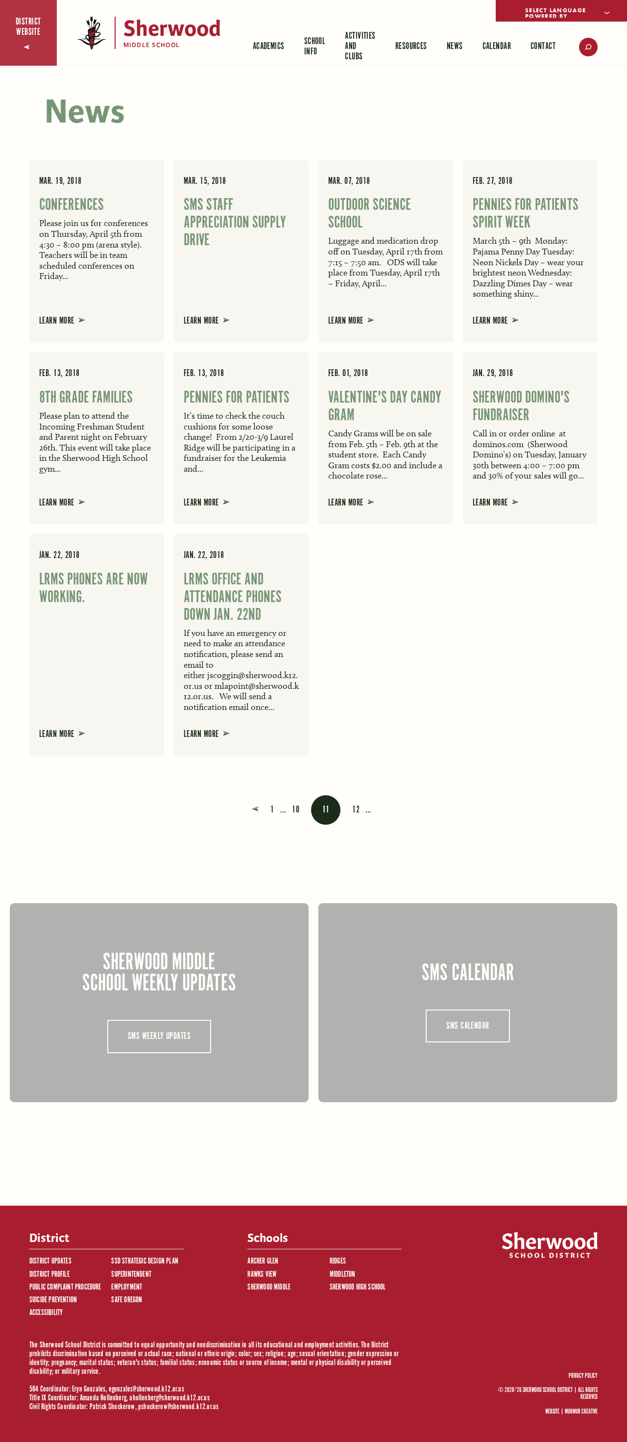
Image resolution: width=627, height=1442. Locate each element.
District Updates (50, 1261)
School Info (315, 46)
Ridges (338, 1261)
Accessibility (46, 1313)
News (455, 46)
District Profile (49, 1274)
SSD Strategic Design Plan (144, 1261)
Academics (269, 46)
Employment (126, 1287)
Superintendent (131, 1274)
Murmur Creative (581, 1412)
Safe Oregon (126, 1300)
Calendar (496, 46)
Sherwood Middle (268, 1287)
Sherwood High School (358, 1287)
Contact (543, 46)
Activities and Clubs (360, 46)
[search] (581, 47)
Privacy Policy (583, 1376)
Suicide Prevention (53, 1300)
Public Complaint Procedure (65, 1287)
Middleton (343, 1274)
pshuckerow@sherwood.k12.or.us (178, 1407)
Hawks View (261, 1274)
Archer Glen (262, 1261)
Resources (411, 46)
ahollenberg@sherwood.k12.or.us (169, 1398)
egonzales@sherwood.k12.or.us (146, 1389)
